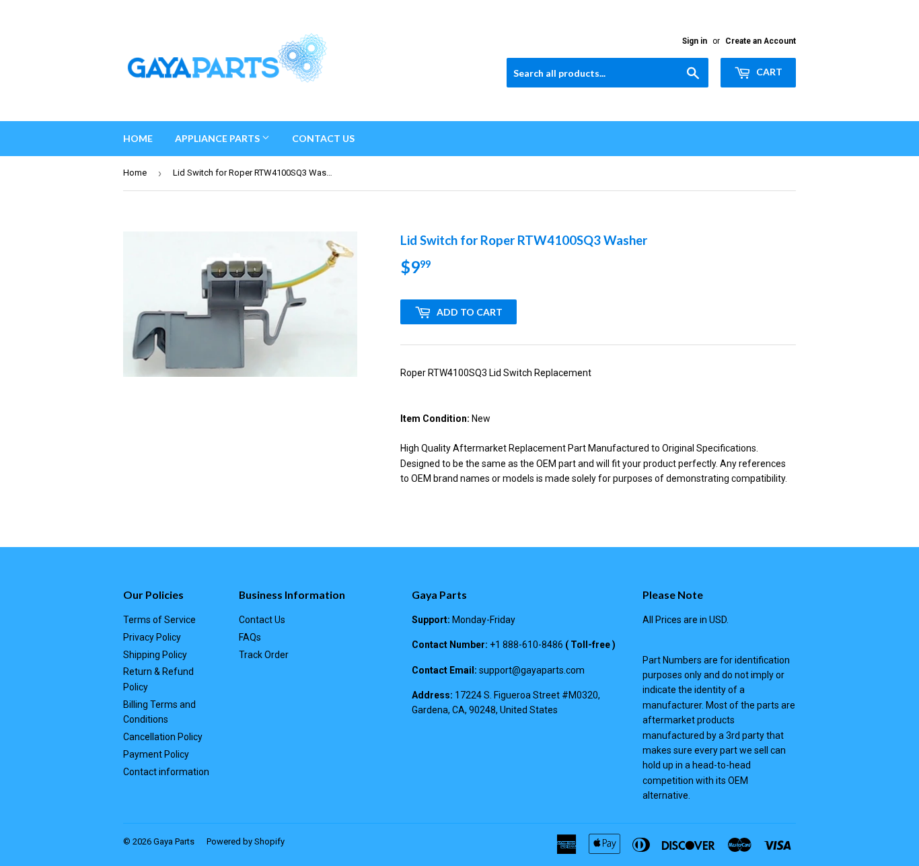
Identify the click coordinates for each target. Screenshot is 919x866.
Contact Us (323, 138)
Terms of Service (159, 619)
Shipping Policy (155, 654)
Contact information (166, 771)
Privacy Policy (152, 637)
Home (138, 138)
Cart (768, 71)
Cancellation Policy (163, 736)
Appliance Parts (218, 138)
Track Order (264, 654)
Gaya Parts (173, 841)
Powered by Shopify (246, 841)
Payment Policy (156, 754)
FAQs (250, 637)
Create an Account (760, 41)
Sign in (694, 41)
